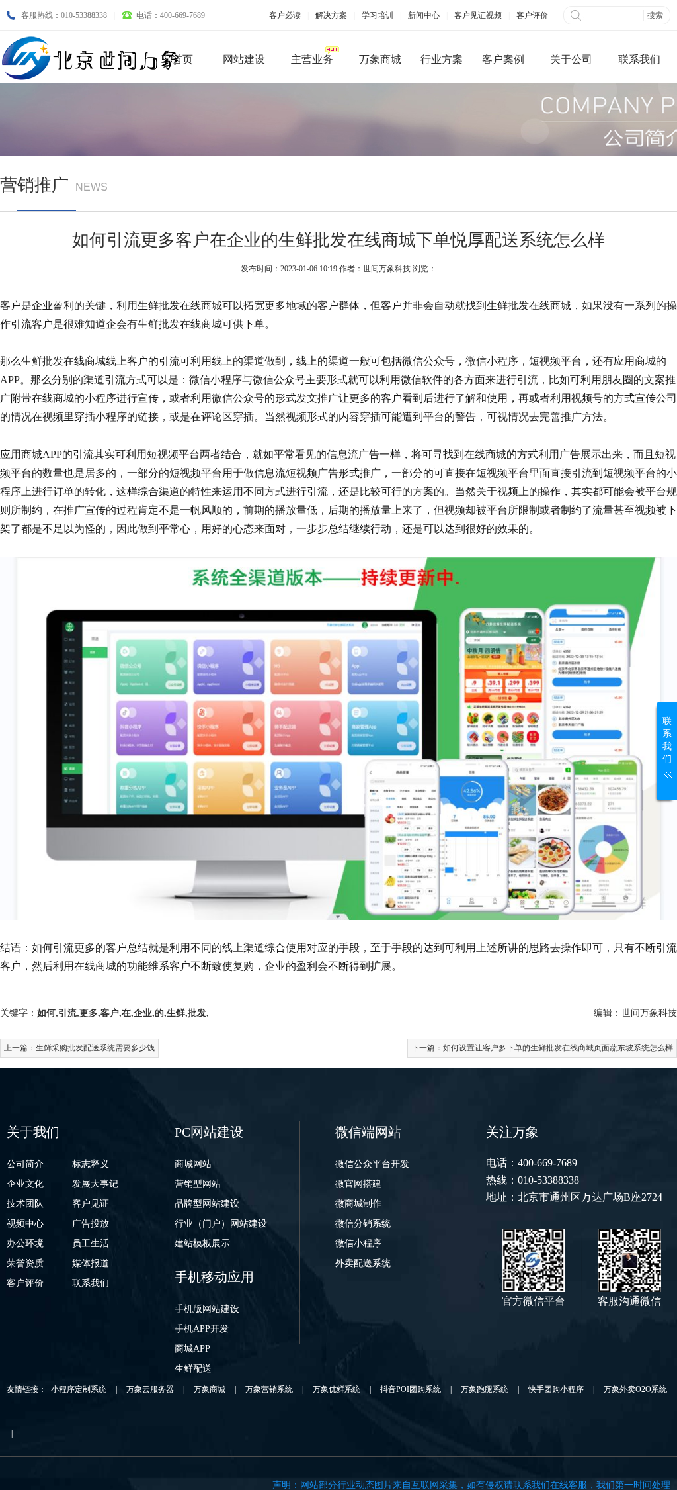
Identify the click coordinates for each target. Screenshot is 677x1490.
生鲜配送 (193, 1369)
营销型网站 (198, 1184)
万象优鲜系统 (336, 1389)
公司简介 (25, 1164)
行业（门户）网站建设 (221, 1224)
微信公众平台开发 (372, 1164)
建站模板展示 (202, 1243)
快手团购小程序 (556, 1389)
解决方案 (331, 15)
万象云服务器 (150, 1389)
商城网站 (193, 1164)
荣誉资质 (25, 1263)
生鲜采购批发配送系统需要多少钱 (95, 1047)
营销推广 (34, 185)
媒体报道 (90, 1263)
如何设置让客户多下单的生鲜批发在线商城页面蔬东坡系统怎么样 (558, 1047)
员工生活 (90, 1243)
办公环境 (25, 1243)
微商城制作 (358, 1204)
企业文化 (25, 1184)
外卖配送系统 (363, 1263)
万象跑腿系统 (484, 1389)
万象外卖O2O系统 (635, 1389)
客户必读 (285, 15)
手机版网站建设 (207, 1309)
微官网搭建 (358, 1184)
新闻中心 (424, 15)
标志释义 (90, 1164)
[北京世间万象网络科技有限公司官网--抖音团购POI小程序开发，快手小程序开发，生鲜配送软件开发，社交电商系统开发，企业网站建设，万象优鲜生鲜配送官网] (92, 58)
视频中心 (25, 1224)
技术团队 (25, 1204)
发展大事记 (95, 1184)
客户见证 (90, 1204)
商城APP (192, 1349)
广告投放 (90, 1224)
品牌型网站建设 (207, 1204)
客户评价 (532, 15)
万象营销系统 (269, 1389)
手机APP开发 (202, 1329)
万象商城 (209, 1389)
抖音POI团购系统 (410, 1389)
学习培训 (377, 15)
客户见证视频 (478, 15)
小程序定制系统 (78, 1389)
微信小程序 (358, 1243)
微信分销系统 (363, 1224)
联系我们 (90, 1283)
